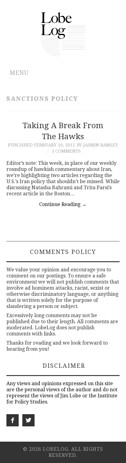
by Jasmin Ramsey (97, 145)
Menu (19, 72)
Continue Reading (63, 204)
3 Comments (66, 151)
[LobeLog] (63, 34)
